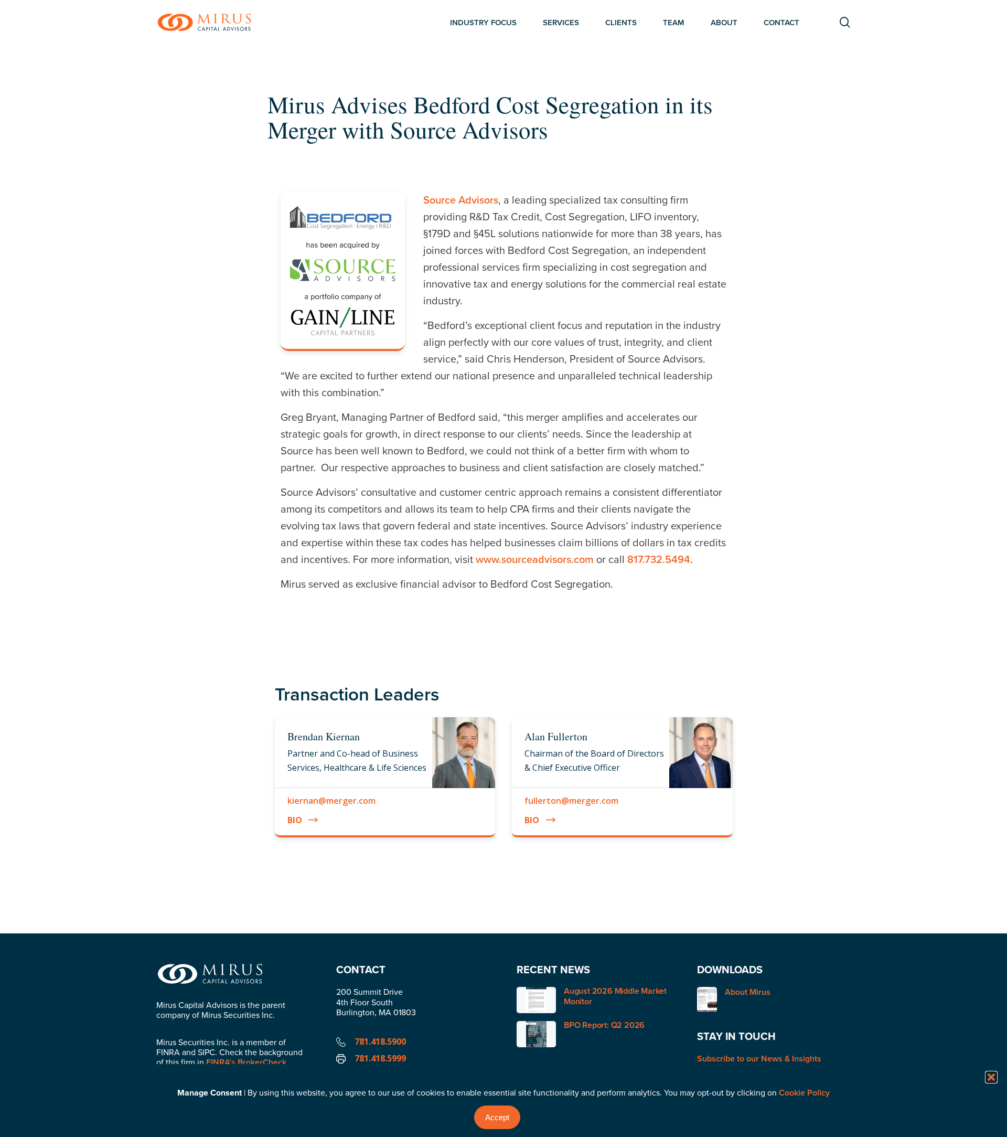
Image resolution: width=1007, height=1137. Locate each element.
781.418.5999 (380, 1058)
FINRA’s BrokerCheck (246, 1062)
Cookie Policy (804, 1093)
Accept (497, 1117)
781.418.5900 (380, 1041)
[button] (991, 1077)
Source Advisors (460, 199)
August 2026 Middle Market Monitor (615, 996)
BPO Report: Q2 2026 (604, 1025)
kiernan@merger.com (331, 800)
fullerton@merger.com (571, 800)
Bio (294, 820)
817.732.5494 (658, 559)
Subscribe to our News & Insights (759, 1059)
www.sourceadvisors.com (535, 559)
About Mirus (747, 992)
